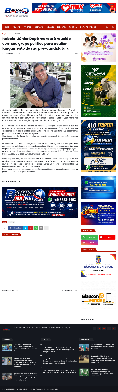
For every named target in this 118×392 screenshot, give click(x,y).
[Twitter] (25, 228)
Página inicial (7, 34)
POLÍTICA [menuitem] (73, 27)
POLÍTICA (17, 34)
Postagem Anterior (10, 290)
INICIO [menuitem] (6, 27)
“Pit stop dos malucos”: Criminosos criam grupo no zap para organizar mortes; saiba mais (102, 373)
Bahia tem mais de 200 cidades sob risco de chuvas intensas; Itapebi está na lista (59, 371)
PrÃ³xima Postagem (69, 290)
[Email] (41, 228)
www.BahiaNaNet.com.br (25, 389)
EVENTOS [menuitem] (27, 27)
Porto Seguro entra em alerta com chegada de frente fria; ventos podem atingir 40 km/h (58, 349)
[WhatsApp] (36, 228)
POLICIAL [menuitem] (16, 27)
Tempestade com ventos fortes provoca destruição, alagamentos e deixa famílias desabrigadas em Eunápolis (60, 361)
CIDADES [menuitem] (50, 27)
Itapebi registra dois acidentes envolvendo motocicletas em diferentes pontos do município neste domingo (25, 362)
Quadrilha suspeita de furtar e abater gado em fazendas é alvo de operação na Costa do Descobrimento (25, 377)
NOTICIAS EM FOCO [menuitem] (88, 27)
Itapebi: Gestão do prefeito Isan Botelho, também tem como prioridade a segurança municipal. (103, 359)
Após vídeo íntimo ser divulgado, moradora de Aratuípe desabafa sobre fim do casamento (25, 348)
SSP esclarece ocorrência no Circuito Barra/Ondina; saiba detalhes (102, 347)
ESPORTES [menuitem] (61, 27)
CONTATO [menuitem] (39, 27)
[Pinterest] (30, 228)
